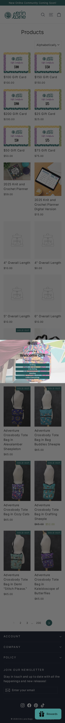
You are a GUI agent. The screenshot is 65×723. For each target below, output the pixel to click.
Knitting (33, 365)
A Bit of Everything (32, 377)
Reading (32, 373)
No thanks (32, 381)
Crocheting (32, 369)
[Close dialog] (63, 341)
